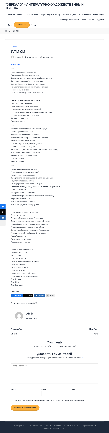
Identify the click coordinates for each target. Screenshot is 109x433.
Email (44, 389)
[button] (22, 25)
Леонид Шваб (15, 64)
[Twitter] (3, 212)
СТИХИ (14, 46)
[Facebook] (3, 206)
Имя (13, 389)
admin (29, 313)
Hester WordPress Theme (54, 428)
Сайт (73, 389)
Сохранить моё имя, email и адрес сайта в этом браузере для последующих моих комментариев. (50, 400)
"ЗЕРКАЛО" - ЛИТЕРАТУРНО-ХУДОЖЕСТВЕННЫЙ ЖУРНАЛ (44, 6)
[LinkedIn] (3, 217)
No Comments (48, 57)
